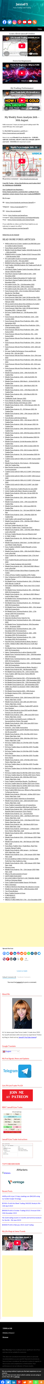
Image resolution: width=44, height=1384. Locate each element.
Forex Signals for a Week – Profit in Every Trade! (20, 400)
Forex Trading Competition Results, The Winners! (21, 781)
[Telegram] (39, 952)
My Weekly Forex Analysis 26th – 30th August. (20, 691)
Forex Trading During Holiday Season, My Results (20, 882)
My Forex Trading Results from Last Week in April (21, 534)
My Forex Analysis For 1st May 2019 (16, 788)
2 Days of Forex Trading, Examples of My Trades (20, 575)
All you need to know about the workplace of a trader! (22, 304)
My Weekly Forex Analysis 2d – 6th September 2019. (22, 684)
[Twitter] (9, 22)
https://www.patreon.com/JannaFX (14, 133)
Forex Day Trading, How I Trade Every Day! (18, 527)
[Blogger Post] (35, 952)
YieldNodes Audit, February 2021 (15, 398)
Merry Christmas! (10, 884)
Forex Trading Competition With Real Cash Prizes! (21, 807)
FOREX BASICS (10, 895)
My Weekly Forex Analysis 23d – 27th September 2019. (22, 678)
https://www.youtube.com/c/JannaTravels (21, 220)
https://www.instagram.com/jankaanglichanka (24, 217)
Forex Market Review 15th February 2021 (18, 403)
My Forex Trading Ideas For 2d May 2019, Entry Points (22, 785)
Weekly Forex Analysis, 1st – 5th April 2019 (19, 813)
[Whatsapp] (28, 952)
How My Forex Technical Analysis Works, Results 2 (21, 641)
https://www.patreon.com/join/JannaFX (16, 228)
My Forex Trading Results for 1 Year (16, 525)
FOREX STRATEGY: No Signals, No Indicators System (22, 887)
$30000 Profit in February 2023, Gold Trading (19, 263)
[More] (21, 958)
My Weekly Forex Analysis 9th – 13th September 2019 (22, 682)
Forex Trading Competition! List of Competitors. (20, 805)
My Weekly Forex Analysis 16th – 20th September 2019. (23, 680)
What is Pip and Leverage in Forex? (16, 874)
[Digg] (32, 952)
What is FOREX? (10, 897)
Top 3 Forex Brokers (11, 891)
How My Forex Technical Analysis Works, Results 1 (21, 667)
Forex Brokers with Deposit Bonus (16, 418)
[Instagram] (14, 22)
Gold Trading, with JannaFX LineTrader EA (18, 519)
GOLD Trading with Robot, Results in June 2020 (20, 491)
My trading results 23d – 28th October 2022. (19, 286)
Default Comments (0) (9, 977)
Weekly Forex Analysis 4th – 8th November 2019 (20, 669)
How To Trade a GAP (12, 616)
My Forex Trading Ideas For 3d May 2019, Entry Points (22, 783)
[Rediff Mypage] (7, 958)
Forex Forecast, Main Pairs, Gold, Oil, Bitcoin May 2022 (22, 297)
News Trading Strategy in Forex (15, 893)
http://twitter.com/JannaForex (18, 215)
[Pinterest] (19, 22)
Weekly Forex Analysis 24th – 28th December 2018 (21, 889)
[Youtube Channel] (29, 22)
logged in (19, 982)
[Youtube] (24, 22)
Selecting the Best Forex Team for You (17, 618)
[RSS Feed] (34, 22)
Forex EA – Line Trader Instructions (16, 727)
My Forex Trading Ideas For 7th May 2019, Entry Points (22, 775)
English (8, 1051)
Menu (40, 29)
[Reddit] (21, 952)
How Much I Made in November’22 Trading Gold (20, 278)
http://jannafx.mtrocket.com (29, 179)
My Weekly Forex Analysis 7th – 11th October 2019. (21, 671)
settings (17, 1377)
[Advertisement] (22, 925)
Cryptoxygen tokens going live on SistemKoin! (20, 798)
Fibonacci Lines (10, 867)
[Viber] (4, 958)
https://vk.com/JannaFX (13, 211)
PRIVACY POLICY (8, 1333)
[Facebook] (4, 22)
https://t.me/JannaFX (17, 207)
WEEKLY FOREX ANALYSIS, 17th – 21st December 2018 (23, 899)
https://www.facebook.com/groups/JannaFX (20, 202)
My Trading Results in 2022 (14, 295)
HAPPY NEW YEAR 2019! (13, 876)
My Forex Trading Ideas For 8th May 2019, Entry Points (22, 773)
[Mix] (25, 952)
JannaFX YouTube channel (27, 1037)
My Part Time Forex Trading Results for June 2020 (21, 489)
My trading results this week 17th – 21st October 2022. (23, 289)
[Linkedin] (14, 952)
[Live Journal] (18, 958)
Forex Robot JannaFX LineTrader (15, 248)
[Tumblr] (14, 958)
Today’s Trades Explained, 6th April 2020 (18, 564)
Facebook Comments (23, 977)
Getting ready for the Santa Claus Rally (17, 306)
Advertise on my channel (11, 235)
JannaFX (22, 4)
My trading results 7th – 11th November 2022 (19, 284)
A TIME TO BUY (10, 536)
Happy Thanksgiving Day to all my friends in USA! (20, 652)
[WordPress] (11, 958)
